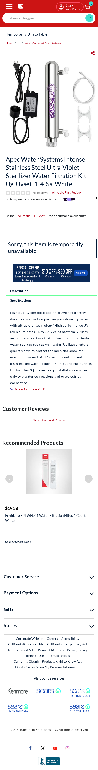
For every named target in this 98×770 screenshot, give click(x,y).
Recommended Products (32, 442)
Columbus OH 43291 (31, 216)
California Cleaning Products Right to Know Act (48, 661)
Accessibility (70, 638)
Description (19, 291)
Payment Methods (51, 650)
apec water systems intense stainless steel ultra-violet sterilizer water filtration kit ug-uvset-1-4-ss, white (46, 171)
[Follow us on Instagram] (67, 748)
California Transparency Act (67, 644)
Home (9, 43)
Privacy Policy (77, 650)
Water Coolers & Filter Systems (43, 43)
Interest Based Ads (21, 650)
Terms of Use (35, 655)
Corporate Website (30, 638)
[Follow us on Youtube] (55, 748)
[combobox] (48, 18)
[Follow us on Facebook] (30, 748)
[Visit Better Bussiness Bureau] (49, 761)
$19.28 (11, 508)
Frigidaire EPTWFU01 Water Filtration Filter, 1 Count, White (45, 517)
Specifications (20, 300)
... (19, 43)
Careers (52, 638)
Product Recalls (58, 655)
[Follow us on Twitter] (42, 748)
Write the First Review (66, 192)
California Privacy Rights (26, 644)
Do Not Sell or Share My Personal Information (47, 667)
